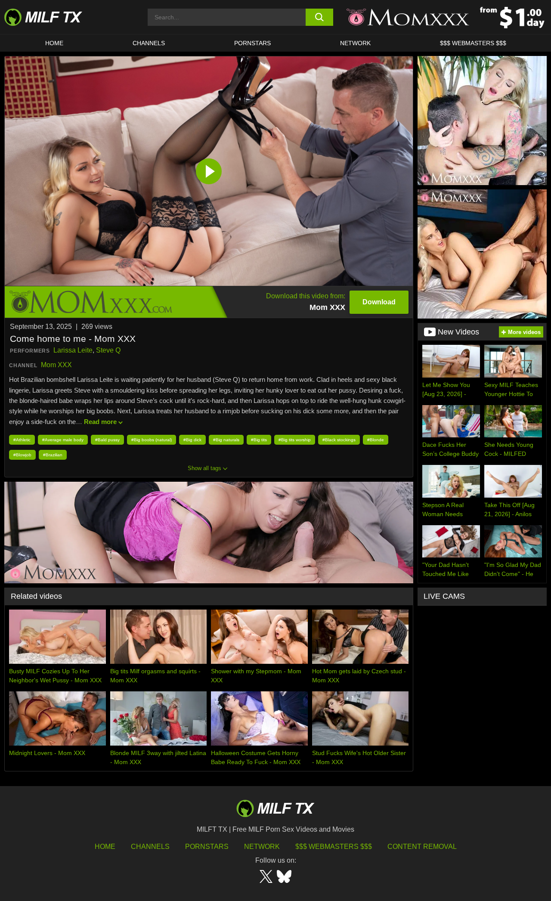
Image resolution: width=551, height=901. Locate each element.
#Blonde (375, 439)
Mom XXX (56, 364)
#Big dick (192, 439)
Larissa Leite (73, 350)
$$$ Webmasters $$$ (333, 846)
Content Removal (422, 846)
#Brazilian (52, 454)
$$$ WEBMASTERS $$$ (473, 43)
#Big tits (259, 439)
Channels (150, 846)
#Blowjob (22, 454)
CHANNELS (149, 43)
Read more (100, 421)
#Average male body (63, 439)
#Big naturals (226, 439)
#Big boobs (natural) (151, 439)
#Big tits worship (295, 439)
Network (355, 43)
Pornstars (252, 43)
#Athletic (22, 439)
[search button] (320, 17)
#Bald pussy (107, 439)
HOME (54, 43)
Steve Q (108, 350)
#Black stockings (339, 439)
